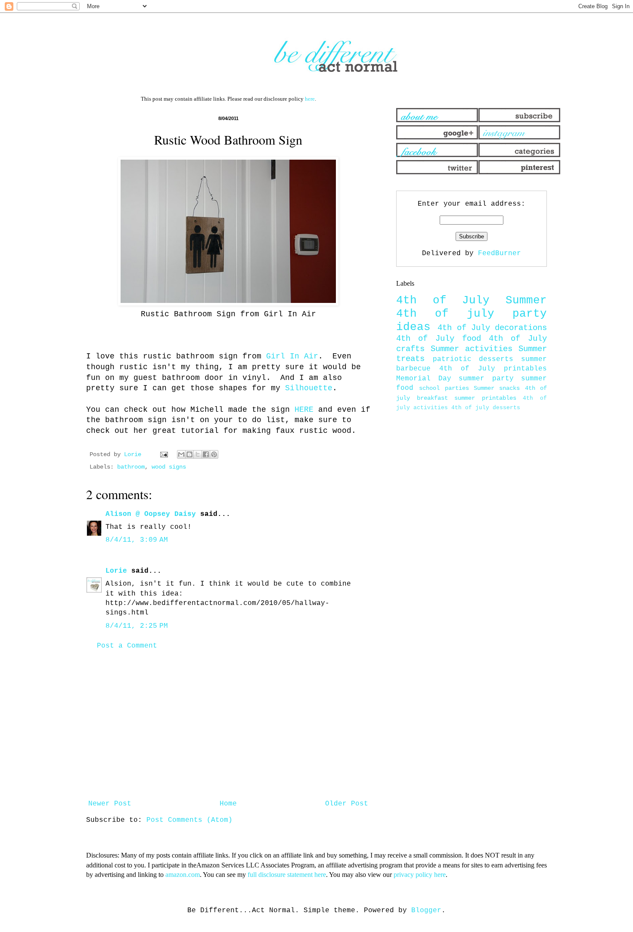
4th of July (443, 300)
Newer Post (109, 804)
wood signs (169, 466)
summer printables (485, 398)
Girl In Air (292, 356)
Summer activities (471, 349)
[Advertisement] (228, 725)
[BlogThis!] (189, 454)
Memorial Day (423, 379)
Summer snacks (497, 388)
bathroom (131, 466)
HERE (304, 409)
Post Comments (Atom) (189, 820)
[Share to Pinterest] (214, 454)
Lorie (116, 571)
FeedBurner (499, 253)
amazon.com (182, 874)
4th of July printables (493, 369)
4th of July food (438, 338)
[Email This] (181, 454)
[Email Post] (164, 454)
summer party (486, 379)
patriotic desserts (473, 359)
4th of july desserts (485, 407)
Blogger (426, 910)
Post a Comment (127, 646)
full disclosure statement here (287, 874)
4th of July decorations (492, 328)
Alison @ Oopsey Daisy (151, 514)
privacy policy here (420, 874)
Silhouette (308, 388)
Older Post (346, 804)
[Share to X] (197, 454)
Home (228, 804)
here (310, 99)
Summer (526, 300)
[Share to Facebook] (206, 454)
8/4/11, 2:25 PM (137, 626)
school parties (444, 388)
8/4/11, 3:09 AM (137, 540)
